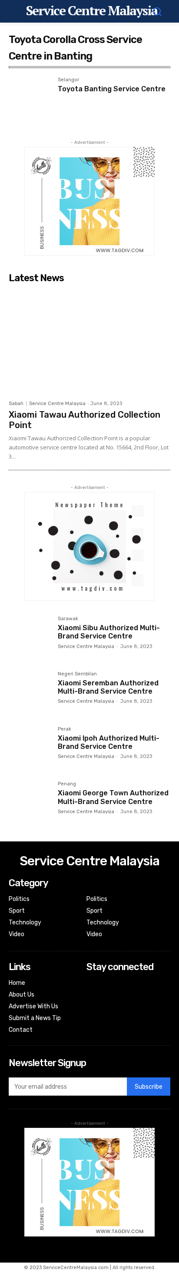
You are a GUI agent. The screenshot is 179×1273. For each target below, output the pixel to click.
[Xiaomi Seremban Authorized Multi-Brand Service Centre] (30, 692)
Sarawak (68, 619)
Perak (64, 729)
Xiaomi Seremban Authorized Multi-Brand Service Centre (108, 687)
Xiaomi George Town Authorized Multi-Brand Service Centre (113, 797)
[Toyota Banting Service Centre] (30, 98)
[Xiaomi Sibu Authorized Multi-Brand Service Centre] (30, 637)
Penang (67, 784)
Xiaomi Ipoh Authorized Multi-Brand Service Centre (108, 742)
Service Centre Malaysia (57, 403)
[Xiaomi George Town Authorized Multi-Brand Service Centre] (30, 802)
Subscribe (148, 1086)
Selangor (68, 80)
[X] (92, 1007)
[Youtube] (92, 1018)
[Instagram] (92, 995)
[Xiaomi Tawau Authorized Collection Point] (89, 341)
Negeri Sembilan (77, 674)
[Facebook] (92, 984)
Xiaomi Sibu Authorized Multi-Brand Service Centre (109, 632)
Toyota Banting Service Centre (112, 89)
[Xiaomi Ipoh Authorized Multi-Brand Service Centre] (30, 748)
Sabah (16, 403)
